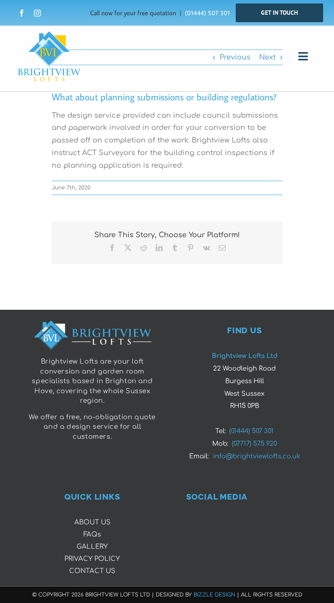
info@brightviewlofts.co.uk (256, 456)
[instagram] (37, 13)
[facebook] (21, 13)
